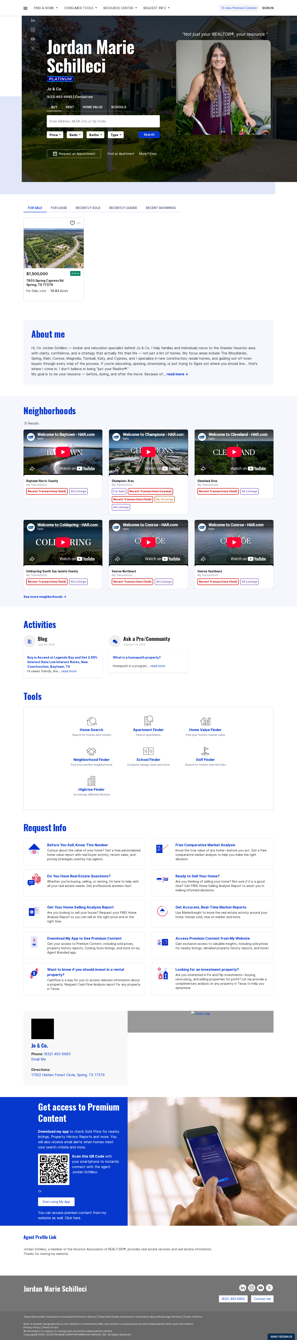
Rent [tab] (70, 107)
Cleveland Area (207, 481)
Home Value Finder (205, 730)
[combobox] (103, 121)
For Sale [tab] (35, 208)
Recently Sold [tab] (88, 208)
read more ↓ (178, 374)
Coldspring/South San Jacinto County (52, 571)
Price (54, 135)
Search (149, 134)
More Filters (148, 153)
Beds (74, 135)
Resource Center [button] (118, 8)
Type (114, 135)
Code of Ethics (193, 1316)
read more (69, 671)
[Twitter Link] (33, 48)
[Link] (33, 39)
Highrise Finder (91, 789)
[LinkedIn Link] (33, 20)
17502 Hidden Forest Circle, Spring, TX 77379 (68, 1075)
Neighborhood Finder (91, 759)
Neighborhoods (49, 410)
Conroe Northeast (124, 571)
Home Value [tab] (92, 107)
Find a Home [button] (44, 8)
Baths (94, 135)
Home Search (91, 730)
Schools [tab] (118, 107)
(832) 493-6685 (59, 97)
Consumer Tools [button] (79, 8)
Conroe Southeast (209, 571)
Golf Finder (205, 759)
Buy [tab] (54, 107)
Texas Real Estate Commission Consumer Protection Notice (59, 1316)
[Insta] (33, 29)
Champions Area (123, 481)
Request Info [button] (155, 8)
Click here (72, 1218)
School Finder (148, 759)
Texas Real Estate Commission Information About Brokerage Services (140, 1316)
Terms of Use (50, 1327)
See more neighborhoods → (44, 596)
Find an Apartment (121, 153)
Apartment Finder (148, 730)
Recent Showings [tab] (161, 208)
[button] (25, 8)
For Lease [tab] (59, 208)
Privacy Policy (31, 1327)
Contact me (262, 1299)
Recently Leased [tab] (123, 208)
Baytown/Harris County (42, 481)
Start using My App (56, 1201)
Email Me (38, 1059)
